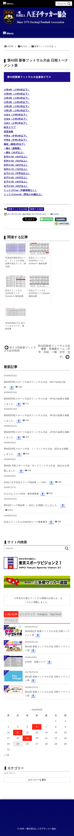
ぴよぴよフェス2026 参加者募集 (21, 493)
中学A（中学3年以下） (16, 135)
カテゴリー (9, 773)
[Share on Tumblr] (62, 219)
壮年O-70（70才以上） (16, 169)
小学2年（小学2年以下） (17, 106)
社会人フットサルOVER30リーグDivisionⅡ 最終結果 (38, 261)
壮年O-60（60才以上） (16, 165)
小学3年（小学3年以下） (17, 102)
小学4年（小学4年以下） (17, 98)
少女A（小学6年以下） (16, 114)
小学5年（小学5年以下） (17, 94)
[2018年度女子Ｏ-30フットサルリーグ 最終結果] (15, 315)
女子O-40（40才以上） (16, 181)
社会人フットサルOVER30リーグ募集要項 (25, 522)
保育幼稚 (8, 131)
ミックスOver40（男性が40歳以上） (23, 194)
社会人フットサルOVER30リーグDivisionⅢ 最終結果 (14, 293)
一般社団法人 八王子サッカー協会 (40, 829)
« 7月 (6, 755)
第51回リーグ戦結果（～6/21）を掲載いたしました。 (31, 505)
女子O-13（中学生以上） (17, 173)
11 (18, 732)
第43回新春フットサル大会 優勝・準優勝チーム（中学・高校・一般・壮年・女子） (55, 351)
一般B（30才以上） (14, 152)
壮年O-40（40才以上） (16, 156)
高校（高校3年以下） (15, 144)
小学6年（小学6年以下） (17, 89)
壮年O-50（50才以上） (16, 161)
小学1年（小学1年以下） (17, 110)
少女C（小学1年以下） (16, 123)
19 (27, 738)
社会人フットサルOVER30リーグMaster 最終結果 (39, 293)
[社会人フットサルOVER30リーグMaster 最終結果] (39, 286)
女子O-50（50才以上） (16, 186)
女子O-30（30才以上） (16, 177)
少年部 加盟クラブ (35, 662)
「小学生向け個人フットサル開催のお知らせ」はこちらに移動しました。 (37, 600)
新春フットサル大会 (17, 209)
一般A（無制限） (13, 148)
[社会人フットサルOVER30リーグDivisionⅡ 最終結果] (39, 253)
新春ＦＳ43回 (36, 209)
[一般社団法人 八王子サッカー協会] (37, 15)
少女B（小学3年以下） (16, 119)
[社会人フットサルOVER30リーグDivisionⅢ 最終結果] (15, 286)
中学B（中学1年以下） (16, 140)
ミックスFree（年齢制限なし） (20, 190)
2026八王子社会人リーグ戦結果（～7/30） (26, 482)
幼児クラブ (10, 127)
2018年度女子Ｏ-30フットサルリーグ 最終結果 (15, 326)
